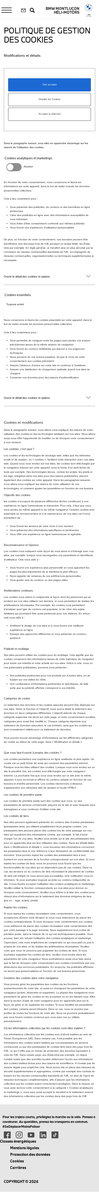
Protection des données (30, 1154)
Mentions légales (24, 1147)
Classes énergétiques (18, 1141)
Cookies (17, 1161)
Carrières (18, 1167)
